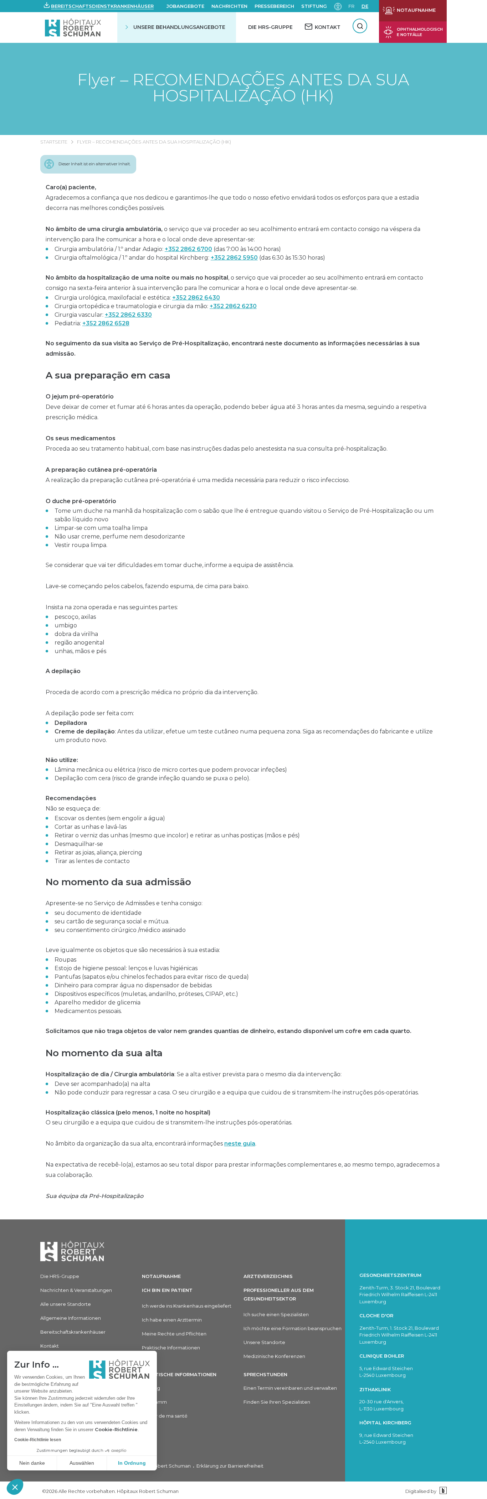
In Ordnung (132, 1463)
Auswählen (82, 1463)
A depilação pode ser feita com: (90, 713)
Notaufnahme (161, 1276)
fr (351, 6)
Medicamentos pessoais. (88, 1011)
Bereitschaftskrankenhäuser (73, 1332)
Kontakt (49, 1346)
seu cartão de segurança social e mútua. (112, 921)
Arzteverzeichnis (268, 1276)
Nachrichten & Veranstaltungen (76, 1290)
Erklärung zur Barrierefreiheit (229, 1466)
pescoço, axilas (75, 616)
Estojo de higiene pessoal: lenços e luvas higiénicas (126, 968)
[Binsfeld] (442, 1491)
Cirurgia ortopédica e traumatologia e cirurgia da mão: (156, 306)
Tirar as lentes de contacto (92, 861)
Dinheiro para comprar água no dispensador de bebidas (133, 985)
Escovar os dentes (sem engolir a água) (110, 818)
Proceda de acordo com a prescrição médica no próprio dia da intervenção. (152, 692)
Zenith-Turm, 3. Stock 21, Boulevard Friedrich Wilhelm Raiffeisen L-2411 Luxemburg (399, 1294)
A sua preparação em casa (108, 375)
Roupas (65, 959)
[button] (15, 1486)
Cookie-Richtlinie (116, 1429)
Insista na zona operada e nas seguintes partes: (112, 607)
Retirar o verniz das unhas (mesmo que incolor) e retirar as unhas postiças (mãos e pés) (177, 835)
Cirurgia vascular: (103, 314)
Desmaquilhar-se (79, 844)
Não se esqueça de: (73, 803)
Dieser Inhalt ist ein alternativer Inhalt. (94, 163)
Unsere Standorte (264, 1342)
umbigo (66, 625)
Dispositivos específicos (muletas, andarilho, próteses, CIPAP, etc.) (146, 994)
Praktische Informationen (171, 1347)
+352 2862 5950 (234, 257)
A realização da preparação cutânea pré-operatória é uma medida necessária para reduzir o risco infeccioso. (198, 474)
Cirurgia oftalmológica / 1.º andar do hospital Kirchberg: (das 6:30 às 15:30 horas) (190, 257)
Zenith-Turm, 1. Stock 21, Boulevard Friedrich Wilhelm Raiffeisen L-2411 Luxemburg (399, 1335)
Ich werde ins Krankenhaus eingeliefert (186, 1306)
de (365, 6)
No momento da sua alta (104, 1053)
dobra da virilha (76, 634)
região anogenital (79, 642)
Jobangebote (185, 6)
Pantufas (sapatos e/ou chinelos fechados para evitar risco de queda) (152, 976)
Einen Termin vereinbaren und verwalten (290, 1388)
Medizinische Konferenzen (274, 1356)
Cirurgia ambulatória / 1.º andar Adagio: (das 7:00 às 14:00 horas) (168, 249)
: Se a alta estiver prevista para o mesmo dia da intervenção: (194, 1074)
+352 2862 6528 (105, 323)
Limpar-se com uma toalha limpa (101, 528)
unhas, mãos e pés (80, 651)
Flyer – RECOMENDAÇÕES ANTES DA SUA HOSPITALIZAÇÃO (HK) (243, 87)
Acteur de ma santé (165, 1416)
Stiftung (314, 6)
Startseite (53, 142)
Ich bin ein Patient (167, 1290)
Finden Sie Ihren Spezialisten (277, 1402)
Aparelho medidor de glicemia (97, 1002)
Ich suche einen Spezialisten (276, 1314)
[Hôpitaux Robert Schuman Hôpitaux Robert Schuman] (73, 27)
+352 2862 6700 (188, 249)
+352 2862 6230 (233, 306)
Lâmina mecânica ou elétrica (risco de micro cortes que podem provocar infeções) (171, 769)
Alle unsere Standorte (65, 1304)
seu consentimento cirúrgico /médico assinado (120, 930)
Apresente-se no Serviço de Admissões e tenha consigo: (124, 903)
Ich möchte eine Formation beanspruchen (293, 1328)
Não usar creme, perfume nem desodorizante (120, 536)
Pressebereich (274, 6)
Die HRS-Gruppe (270, 27)
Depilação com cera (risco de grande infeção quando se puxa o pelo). (152, 778)
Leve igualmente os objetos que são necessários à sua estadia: (133, 950)
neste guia (239, 1143)
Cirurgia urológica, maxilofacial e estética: (137, 297)
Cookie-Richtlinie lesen (37, 1439)
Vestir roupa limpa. (81, 545)
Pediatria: (92, 323)
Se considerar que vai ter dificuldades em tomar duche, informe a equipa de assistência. (170, 565)
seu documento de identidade (98, 912)
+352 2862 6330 (128, 314)
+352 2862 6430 (196, 297)
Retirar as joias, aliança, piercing (98, 852)
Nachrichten (229, 6)
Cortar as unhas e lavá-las (91, 826)
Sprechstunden (265, 1374)
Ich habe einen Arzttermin (172, 1320)
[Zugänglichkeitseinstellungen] (338, 6)
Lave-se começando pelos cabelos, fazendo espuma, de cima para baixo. (147, 586)
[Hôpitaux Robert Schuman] (72, 1251)
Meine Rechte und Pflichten (174, 1334)
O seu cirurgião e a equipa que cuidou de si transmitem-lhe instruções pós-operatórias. (169, 1117)
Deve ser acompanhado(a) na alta (102, 1084)
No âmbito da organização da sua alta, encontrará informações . (151, 1143)
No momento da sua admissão (118, 882)
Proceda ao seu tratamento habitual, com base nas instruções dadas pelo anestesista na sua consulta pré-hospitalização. (217, 443)
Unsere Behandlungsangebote (179, 27)
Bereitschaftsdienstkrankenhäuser (102, 6)
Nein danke (32, 1463)
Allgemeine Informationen (70, 1318)
